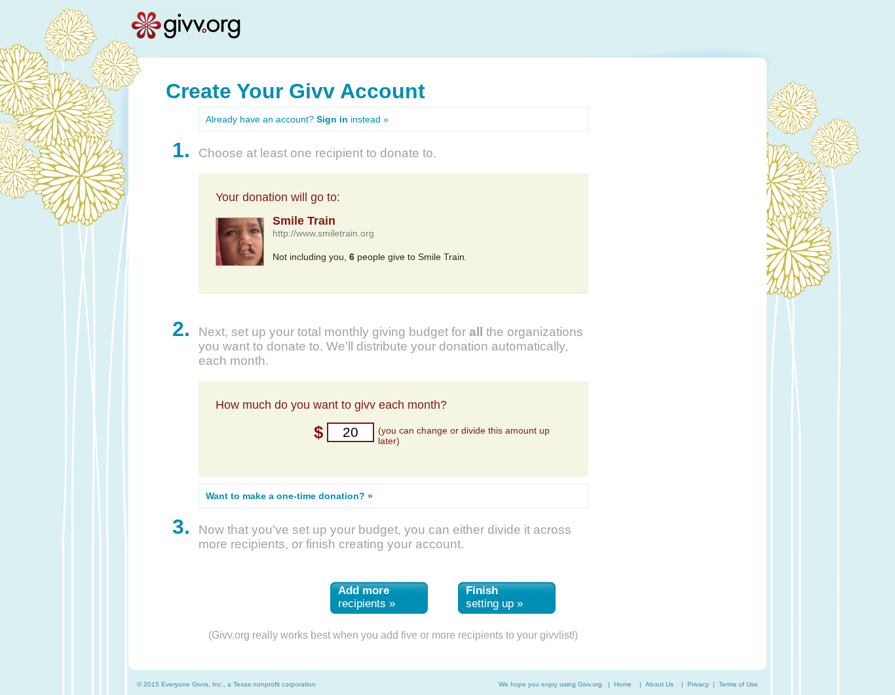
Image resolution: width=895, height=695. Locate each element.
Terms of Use (738, 684)
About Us (659, 684)
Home (623, 684)
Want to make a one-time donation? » (289, 496)
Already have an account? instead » (297, 119)
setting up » (494, 597)
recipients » (366, 597)
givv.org (185, 24)
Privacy (698, 684)
